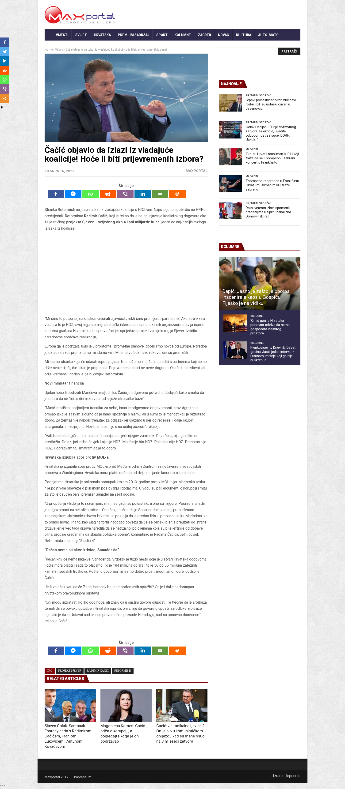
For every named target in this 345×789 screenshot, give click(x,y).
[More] (4, 98)
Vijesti (62, 35)
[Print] (177, 194)
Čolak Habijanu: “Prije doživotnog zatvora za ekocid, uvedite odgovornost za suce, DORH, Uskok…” (271, 133)
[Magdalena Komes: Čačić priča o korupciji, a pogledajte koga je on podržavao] (126, 705)
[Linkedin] (142, 194)
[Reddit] (108, 194)
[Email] (160, 194)
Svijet (81, 35)
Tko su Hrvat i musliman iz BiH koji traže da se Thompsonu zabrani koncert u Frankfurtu (272, 158)
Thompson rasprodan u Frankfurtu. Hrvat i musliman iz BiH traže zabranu (273, 185)
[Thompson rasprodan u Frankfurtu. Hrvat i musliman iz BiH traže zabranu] (230, 183)
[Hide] (2, 107)
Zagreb (204, 35)
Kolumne (183, 35)
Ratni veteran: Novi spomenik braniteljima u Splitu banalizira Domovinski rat (268, 212)
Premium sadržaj (133, 35)
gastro (54, 46)
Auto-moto (268, 35)
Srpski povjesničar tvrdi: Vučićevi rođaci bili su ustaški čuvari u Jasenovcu (271, 104)
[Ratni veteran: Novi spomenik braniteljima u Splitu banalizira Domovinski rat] (230, 210)
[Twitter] (4, 51)
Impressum (83, 777)
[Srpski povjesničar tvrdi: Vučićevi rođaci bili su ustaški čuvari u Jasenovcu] (230, 103)
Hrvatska (102, 35)
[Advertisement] (126, 273)
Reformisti (122, 670)
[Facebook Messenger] (73, 194)
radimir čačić (98, 670)
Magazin (252, 149)
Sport (162, 35)
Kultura (243, 35)
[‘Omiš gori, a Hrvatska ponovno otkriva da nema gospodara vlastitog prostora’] (235, 323)
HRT (199, 209)
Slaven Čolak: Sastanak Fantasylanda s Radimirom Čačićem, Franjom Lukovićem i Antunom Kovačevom (68, 736)
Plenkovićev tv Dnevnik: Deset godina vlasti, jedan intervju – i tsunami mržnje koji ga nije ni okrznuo (272, 353)
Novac (223, 35)
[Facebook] (56, 194)
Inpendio (293, 776)
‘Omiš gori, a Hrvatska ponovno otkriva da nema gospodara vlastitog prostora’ (270, 326)
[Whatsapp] (90, 194)
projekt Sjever (69, 670)
